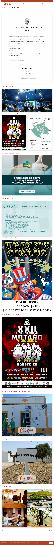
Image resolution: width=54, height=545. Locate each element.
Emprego (43, 3)
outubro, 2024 (30, 505)
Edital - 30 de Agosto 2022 (8, 10)
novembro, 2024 (30, 503)
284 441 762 (33, 0)
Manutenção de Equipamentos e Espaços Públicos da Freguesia (16, 368)
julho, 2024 (29, 510)
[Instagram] (5, 0)
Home (16, 3)
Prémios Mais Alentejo (7, 421)
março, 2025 (29, 496)
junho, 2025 (29, 491)
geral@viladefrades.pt (39, 0)
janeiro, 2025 (29, 500)
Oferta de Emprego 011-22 (8, 175)
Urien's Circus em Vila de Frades (9, 214)
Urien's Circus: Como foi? (7, 86)
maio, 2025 (29, 493)
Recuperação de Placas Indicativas (10, 416)
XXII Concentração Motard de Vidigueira (11, 90)
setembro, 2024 (30, 507)
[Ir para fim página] (10, 465)
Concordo (51, 543)
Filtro (18, 7)
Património (33, 3)
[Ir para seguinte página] (8, 465)
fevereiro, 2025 (30, 498)
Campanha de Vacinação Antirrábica (10, 130)
